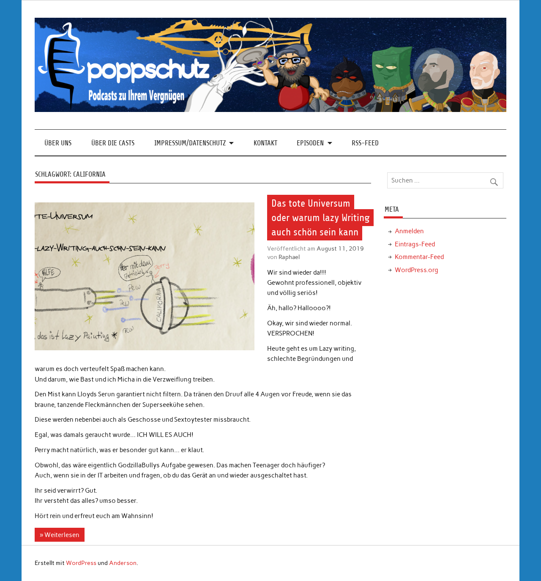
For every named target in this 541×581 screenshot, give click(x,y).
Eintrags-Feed (415, 244)
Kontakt (265, 143)
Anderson (123, 562)
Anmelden (409, 231)
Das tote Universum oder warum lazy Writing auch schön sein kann (320, 217)
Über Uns (57, 143)
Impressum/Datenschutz (190, 143)
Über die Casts (112, 143)
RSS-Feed (365, 143)
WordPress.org (416, 270)
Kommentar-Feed (419, 257)
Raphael (289, 257)
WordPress (81, 562)
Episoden (310, 143)
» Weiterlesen (59, 535)
